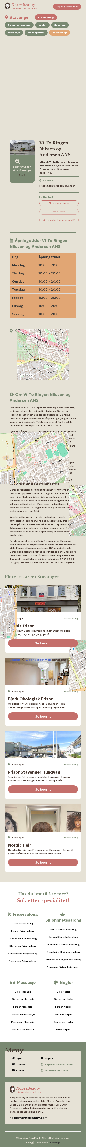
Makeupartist (36, 32)
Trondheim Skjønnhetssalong (63, 951)
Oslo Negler (63, 991)
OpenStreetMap (38, 660)
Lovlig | (30, 1142)
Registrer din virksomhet (59, 1064)
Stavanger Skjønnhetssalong (63, 967)
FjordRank (35, 1137)
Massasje (14, 32)
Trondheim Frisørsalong (23, 938)
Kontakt (21, 1070)
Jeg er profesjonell (67, 6)
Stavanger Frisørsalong (22, 945)
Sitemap (55, 1142)
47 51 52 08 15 (61, 203)
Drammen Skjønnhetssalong (63, 944)
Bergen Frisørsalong (22, 930)
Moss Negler (63, 1029)
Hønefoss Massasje (23, 1029)
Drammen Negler (63, 1021)
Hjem (19, 1058)
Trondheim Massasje (23, 1014)
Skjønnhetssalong (19, 24)
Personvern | (42, 1142)
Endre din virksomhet (57, 1070)
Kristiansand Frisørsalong (22, 953)
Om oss (21, 1064)
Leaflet (15, 660)
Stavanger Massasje (22, 999)
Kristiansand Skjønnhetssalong (63, 959)
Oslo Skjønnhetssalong (63, 929)
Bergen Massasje (22, 1006)
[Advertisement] (43, 83)
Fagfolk (49, 1058)
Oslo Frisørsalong (23, 923)
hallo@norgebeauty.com (28, 1118)
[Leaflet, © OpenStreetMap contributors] (43, 360)
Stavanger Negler (63, 999)
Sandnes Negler (63, 1014)
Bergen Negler (63, 1006)
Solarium (60, 24)
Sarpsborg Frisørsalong (22, 961)
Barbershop (59, 32)
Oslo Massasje (23, 991)
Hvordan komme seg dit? (61, 219)
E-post (61, 211)
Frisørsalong (46, 17)
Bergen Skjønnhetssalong (63, 936)
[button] (48, 679)
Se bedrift (43, 643)
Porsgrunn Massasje (22, 1021)
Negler (42, 24)
